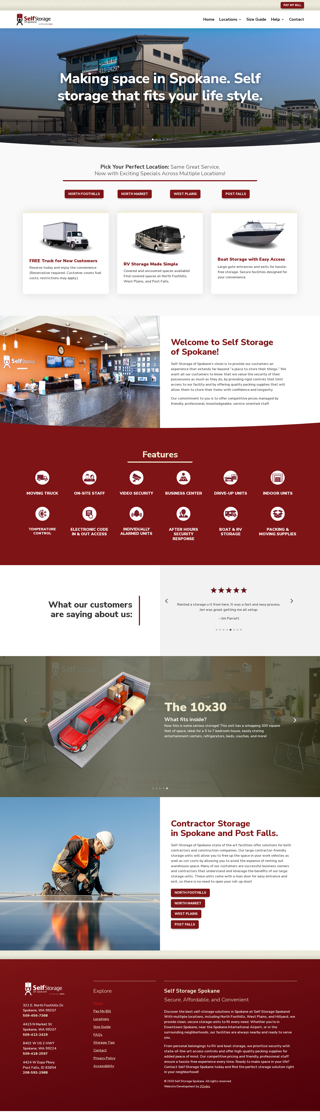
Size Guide (256, 19)
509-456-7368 (35, 1015)
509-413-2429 (35, 1034)
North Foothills (84, 194)
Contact (296, 19)
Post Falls (236, 194)
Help (275, 19)
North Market (134, 194)
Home (208, 19)
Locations (228, 19)
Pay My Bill (292, 5)
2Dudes (205, 1086)
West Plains (185, 194)
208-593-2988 (35, 1072)
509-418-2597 (35, 1053)
